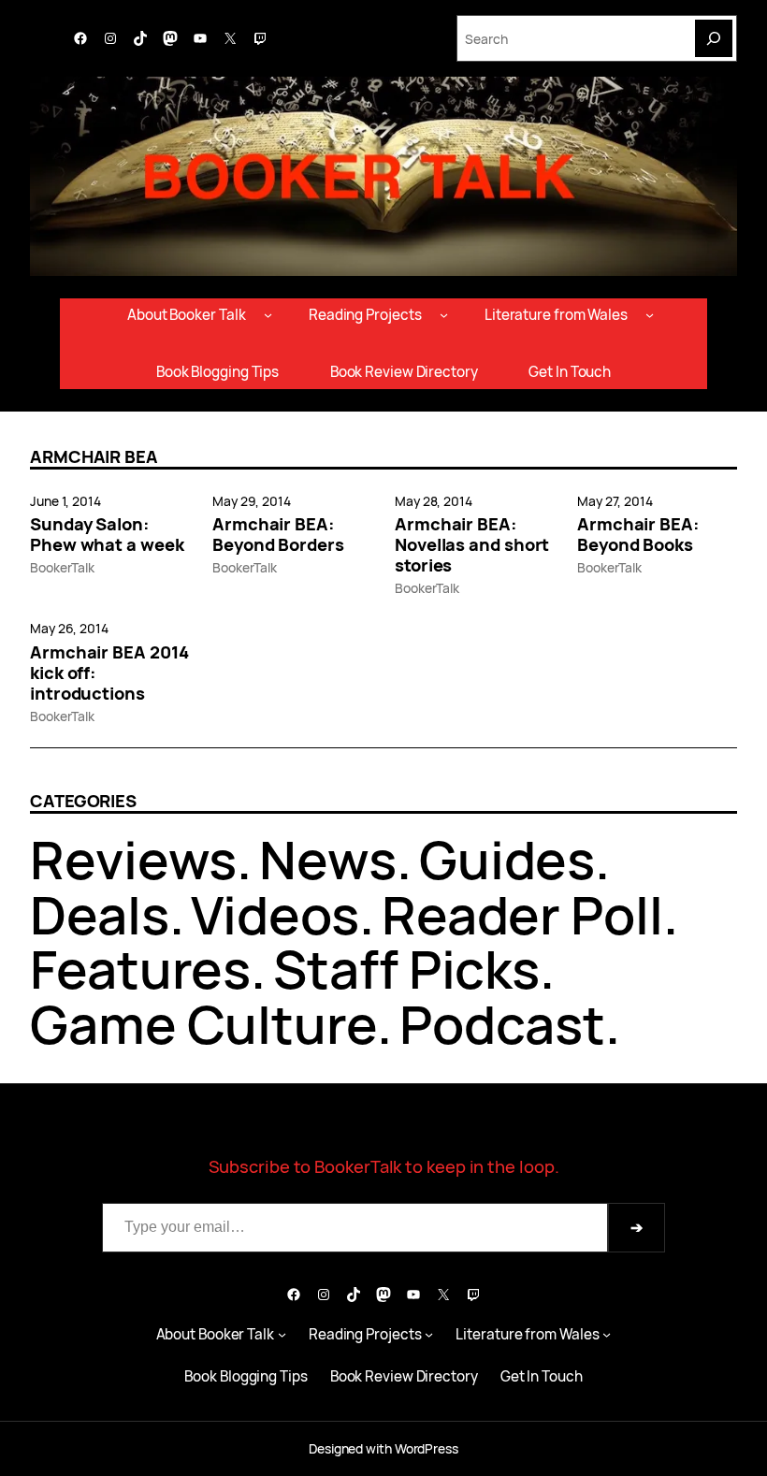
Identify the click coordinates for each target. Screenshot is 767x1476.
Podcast (502, 1024)
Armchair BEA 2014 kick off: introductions (109, 672)
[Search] (713, 38)
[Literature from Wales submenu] (649, 315)
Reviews (133, 859)
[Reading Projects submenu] (444, 315)
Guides (507, 859)
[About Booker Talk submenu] (268, 315)
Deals (99, 914)
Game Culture (203, 1024)
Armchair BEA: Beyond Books (638, 534)
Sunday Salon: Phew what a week (107, 534)
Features (140, 969)
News (328, 859)
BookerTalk (62, 567)
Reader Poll (522, 914)
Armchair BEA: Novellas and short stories (472, 544)
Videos (274, 914)
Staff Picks (406, 969)
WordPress (426, 1448)
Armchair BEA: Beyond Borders (278, 534)
